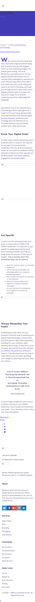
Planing (23, 45)
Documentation (8, 551)
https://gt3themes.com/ (10, 52)
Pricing (4, 584)
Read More (4, 417)
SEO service (6, 535)
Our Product (7, 547)
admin (17, 45)
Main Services (7, 580)
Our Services (7, 554)
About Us (5, 577)
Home (2, 16)
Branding (5, 528)
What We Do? (7, 561)
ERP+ (4, 524)
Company (6, 557)
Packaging (6, 531)
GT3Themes (5, 47)
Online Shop (6, 521)
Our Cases (6, 587)
